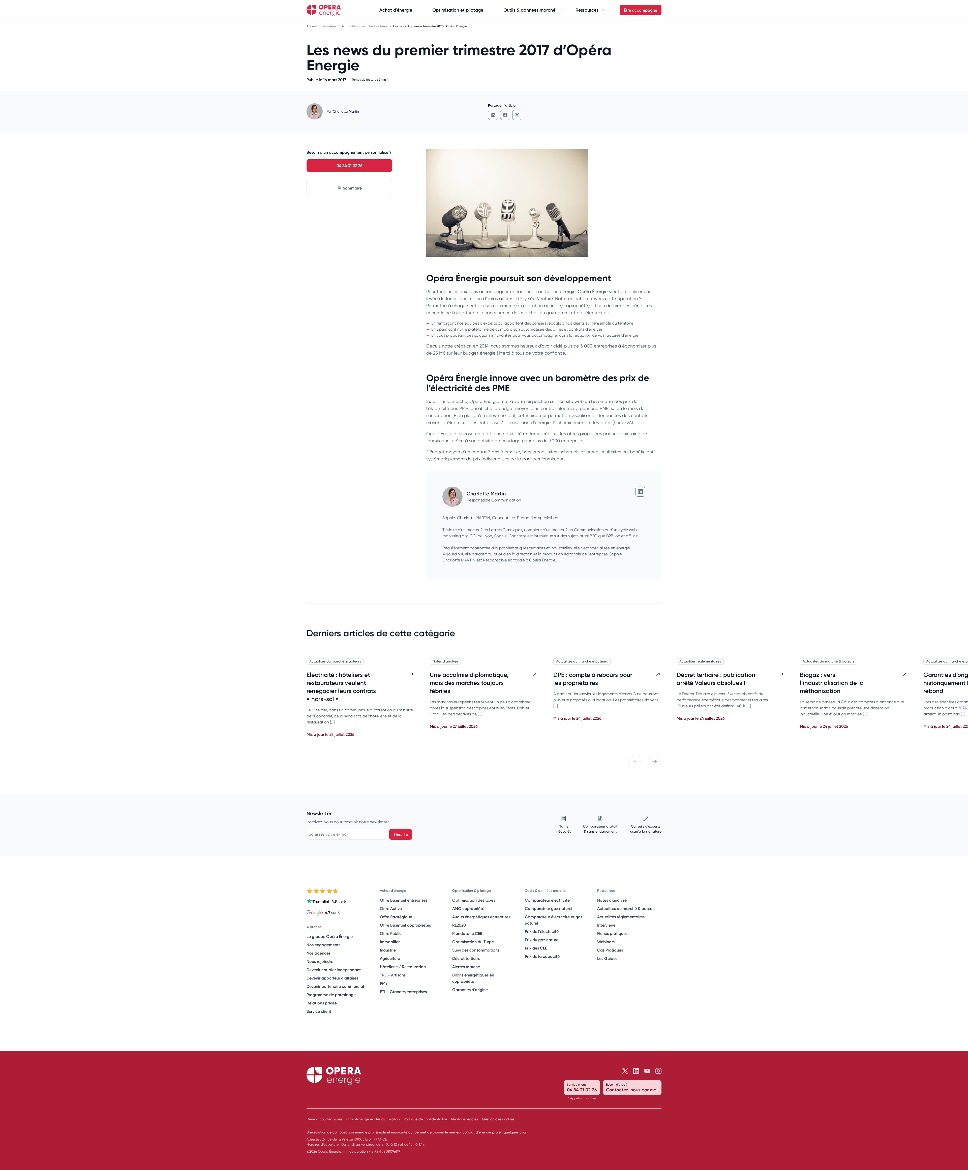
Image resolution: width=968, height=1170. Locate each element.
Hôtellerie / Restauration (403, 966)
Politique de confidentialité (425, 1119)
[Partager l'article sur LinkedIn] (493, 115)
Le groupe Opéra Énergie (330, 936)
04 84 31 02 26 (349, 165)
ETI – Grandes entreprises (403, 991)
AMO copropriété (468, 908)
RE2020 (459, 925)
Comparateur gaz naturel (548, 908)
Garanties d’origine (470, 989)
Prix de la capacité (542, 956)
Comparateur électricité (547, 900)
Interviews (606, 925)
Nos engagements (323, 944)
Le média (330, 26)
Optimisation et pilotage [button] (457, 10)
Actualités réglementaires (700, 661)
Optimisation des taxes (473, 900)
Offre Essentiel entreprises (403, 900)
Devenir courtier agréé (324, 1119)
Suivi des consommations (475, 950)
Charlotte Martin (346, 111)
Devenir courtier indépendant (334, 969)
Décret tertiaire (466, 958)
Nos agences (318, 953)
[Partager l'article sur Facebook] (505, 115)
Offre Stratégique (396, 916)
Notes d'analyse (445, 661)
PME (383, 983)
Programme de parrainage (331, 994)
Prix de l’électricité (542, 931)
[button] (635, 761)
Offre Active (391, 908)
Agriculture (390, 958)
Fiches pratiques (612, 933)
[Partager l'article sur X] (517, 115)
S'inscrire (401, 834)
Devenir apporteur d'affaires (332, 978)
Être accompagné (640, 10)
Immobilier (390, 941)
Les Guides (607, 958)
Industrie (388, 950)
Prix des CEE (536, 948)
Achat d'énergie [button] (395, 10)
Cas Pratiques (610, 950)
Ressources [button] (587, 10)
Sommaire (352, 188)
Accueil (312, 26)
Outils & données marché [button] (529, 10)
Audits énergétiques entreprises (481, 916)
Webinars (606, 941)
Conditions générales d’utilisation (373, 1119)
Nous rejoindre (320, 961)
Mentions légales (464, 1119)
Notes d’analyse (612, 900)
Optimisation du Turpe (473, 941)
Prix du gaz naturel (542, 939)
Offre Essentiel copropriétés (405, 925)
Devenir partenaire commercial (335, 986)
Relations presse (322, 1002)
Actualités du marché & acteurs (365, 26)
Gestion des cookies (498, 1119)
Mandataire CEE (467, 933)
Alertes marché (466, 966)
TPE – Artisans (393, 974)
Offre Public (391, 933)
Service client (319, 1011)
